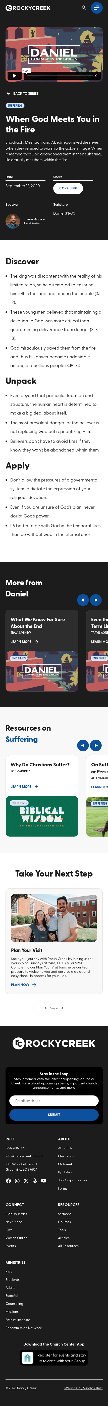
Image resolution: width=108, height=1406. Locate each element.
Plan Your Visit (16, 1213)
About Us (65, 1148)
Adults (10, 1287)
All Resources (68, 1245)
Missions (12, 1311)
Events (11, 1245)
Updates (65, 1172)
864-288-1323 (16, 1148)
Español (12, 1295)
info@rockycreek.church (24, 1156)
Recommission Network (24, 1327)
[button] (83, 600)
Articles (64, 1237)
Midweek (65, 1164)
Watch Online (17, 1237)
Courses (64, 1221)
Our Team (66, 1156)
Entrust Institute (18, 1319)
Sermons (64, 1213)
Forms (62, 1188)
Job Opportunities (72, 1180)
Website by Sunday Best (83, 1388)
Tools (62, 1229)
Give (9, 1229)
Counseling (14, 1303)
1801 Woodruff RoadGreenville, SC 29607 (21, 1166)
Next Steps (14, 1221)
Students (13, 1279)
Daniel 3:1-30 (64, 213)
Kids (9, 1271)
